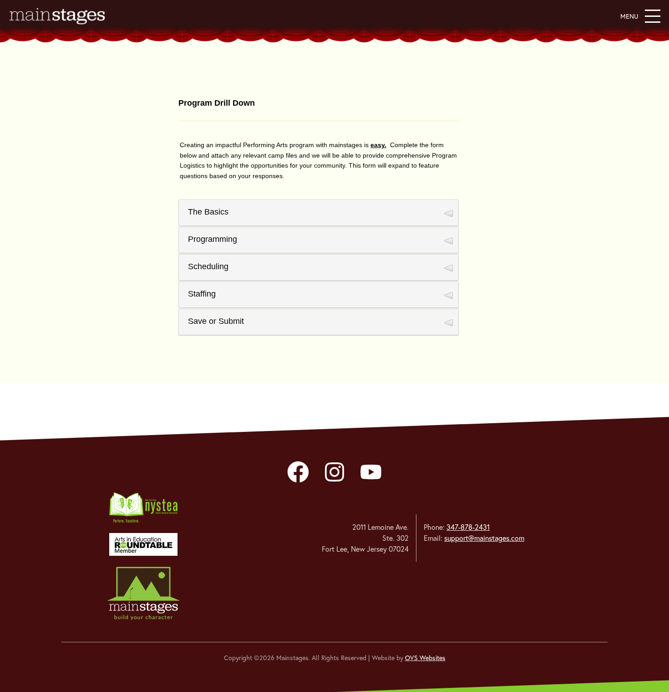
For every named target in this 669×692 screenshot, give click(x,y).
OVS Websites (425, 658)
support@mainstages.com (484, 538)
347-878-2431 (468, 527)
